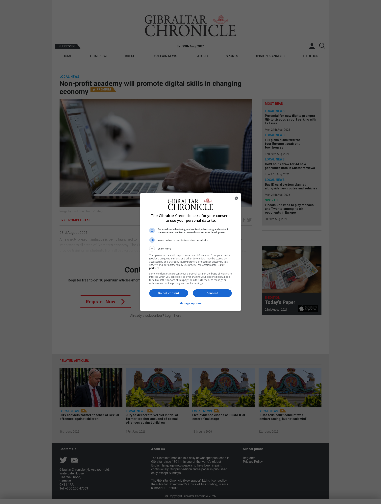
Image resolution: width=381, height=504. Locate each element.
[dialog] (190, 252)
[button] (190, 249)
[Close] (236, 198)
